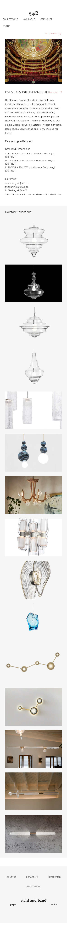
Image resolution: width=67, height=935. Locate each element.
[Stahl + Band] (33, 14)
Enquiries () (53, 33)
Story (6, 26)
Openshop (46, 19)
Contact (11, 876)
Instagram (32, 876)
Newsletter (54, 876)
